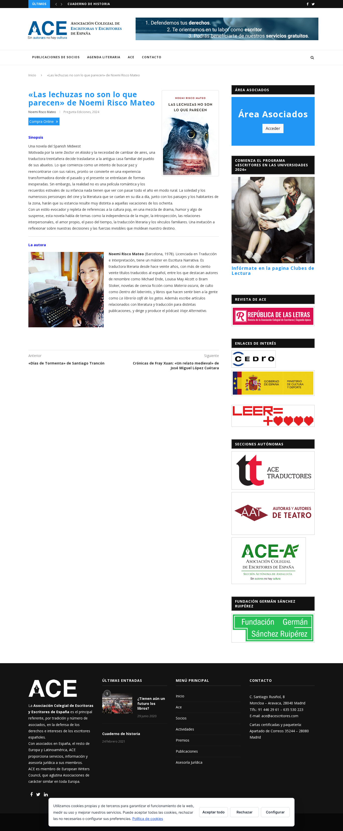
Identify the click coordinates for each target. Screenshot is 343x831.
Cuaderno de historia (121, 733)
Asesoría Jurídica (189, 762)
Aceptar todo (213, 812)
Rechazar (245, 812)
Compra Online (42, 121)
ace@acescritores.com (279, 715)
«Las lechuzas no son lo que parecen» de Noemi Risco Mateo (91, 98)
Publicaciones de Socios (56, 57)
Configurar (275, 812)
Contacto (151, 57)
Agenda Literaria (103, 57)
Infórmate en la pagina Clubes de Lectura (273, 270)
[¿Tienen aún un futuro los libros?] (117, 704)
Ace (131, 57)
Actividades (185, 729)
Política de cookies (147, 818)
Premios (182, 740)
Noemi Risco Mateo (42, 112)
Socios (181, 718)
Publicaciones (187, 751)
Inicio (32, 75)
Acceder (273, 128)
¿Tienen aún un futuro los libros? (102, 4)
